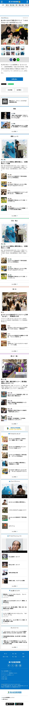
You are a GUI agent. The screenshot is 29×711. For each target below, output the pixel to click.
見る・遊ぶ (12, 5)
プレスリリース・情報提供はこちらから (9, 673)
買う (16, 5)
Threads (20, 665)
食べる (7, 5)
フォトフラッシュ (4, 17)
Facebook (8, 665)
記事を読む (14, 79)
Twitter (12, 665)
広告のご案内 (4, 678)
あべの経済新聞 (13, 2)
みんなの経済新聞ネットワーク (14, 692)
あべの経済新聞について (6, 671)
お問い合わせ (4, 677)
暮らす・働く (21, 5)
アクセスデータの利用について (8, 674)
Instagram (16, 665)
